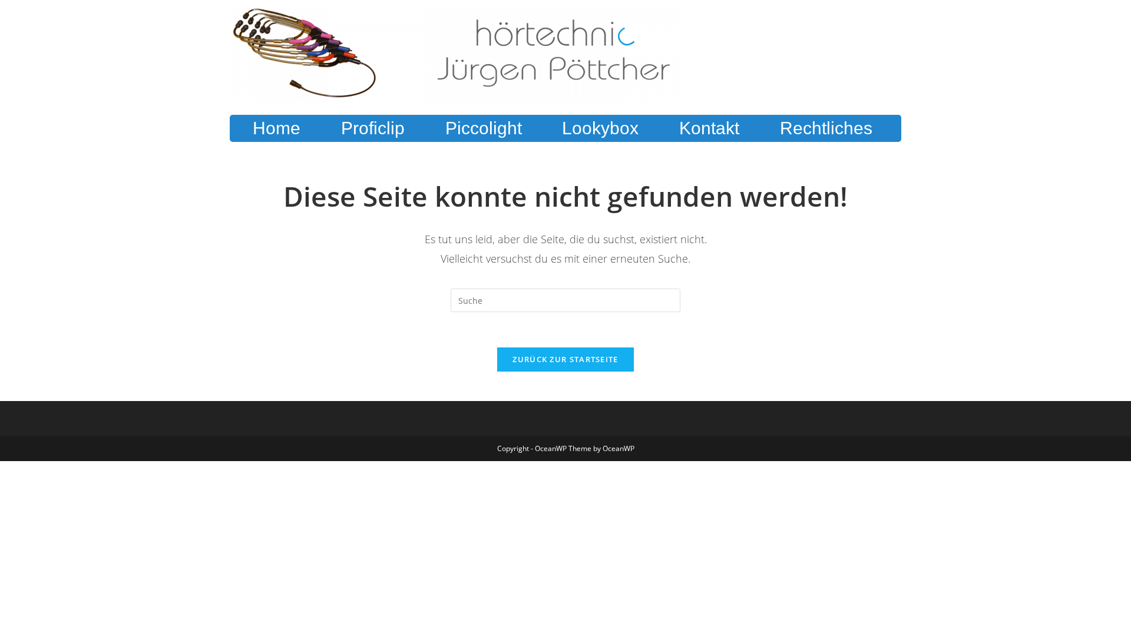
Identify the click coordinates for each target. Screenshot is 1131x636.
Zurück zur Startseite (565, 359)
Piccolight (483, 128)
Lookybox (600, 128)
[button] (828, 128)
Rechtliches (826, 128)
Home (276, 128)
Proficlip (373, 128)
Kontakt (709, 128)
